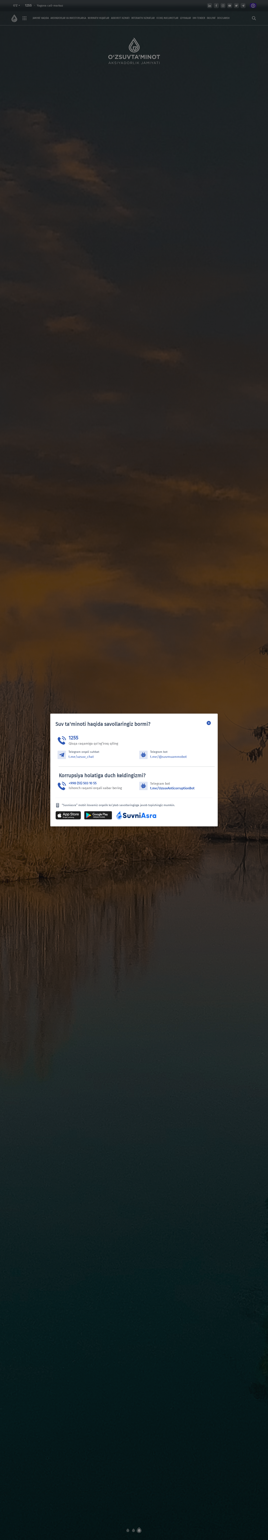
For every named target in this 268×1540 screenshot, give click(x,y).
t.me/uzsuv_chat (81, 757)
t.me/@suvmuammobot (168, 757)
